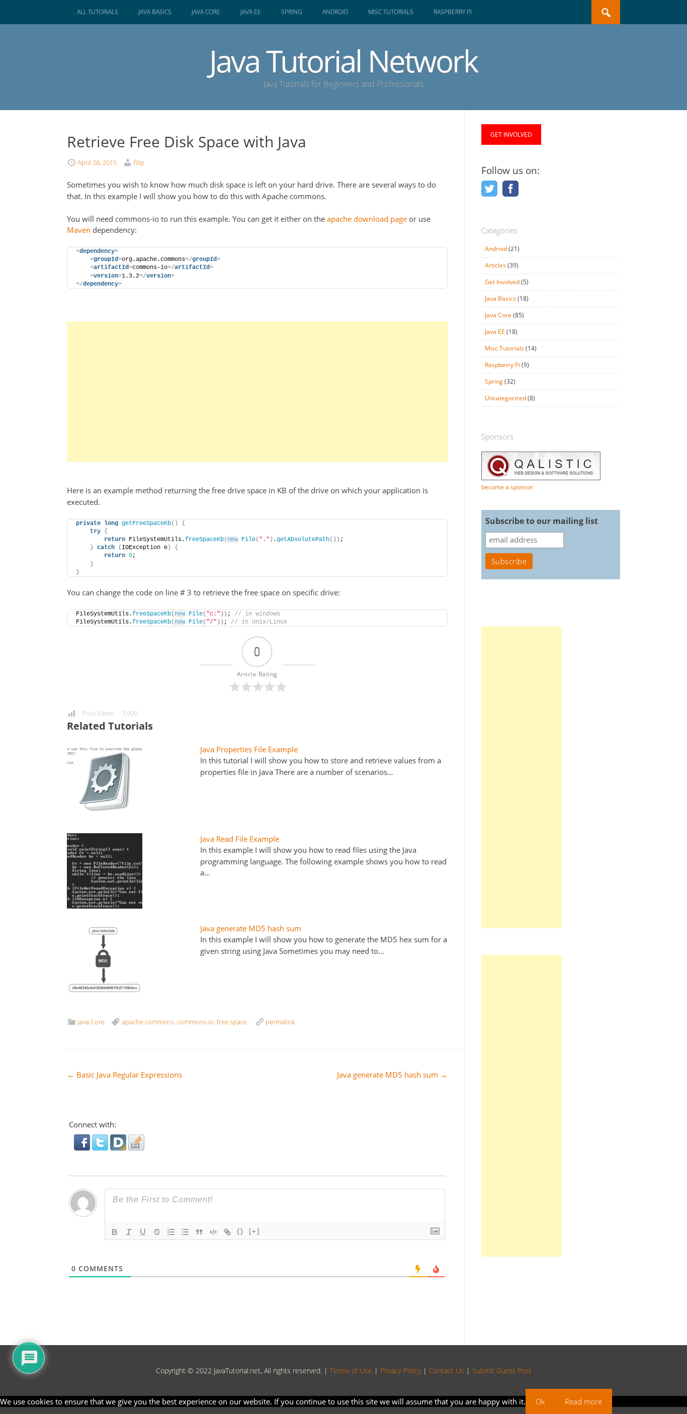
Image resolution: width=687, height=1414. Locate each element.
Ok (540, 1401)
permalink (280, 1021)
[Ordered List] (171, 1232)
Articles (495, 265)
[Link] (227, 1232)
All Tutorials (97, 12)
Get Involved (502, 282)
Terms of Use (351, 1370)
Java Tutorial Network (343, 60)
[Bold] (115, 1232)
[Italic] (129, 1232)
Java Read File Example (239, 839)
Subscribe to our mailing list (541, 520)
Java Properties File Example (249, 749)
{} (240, 1231)
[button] (83, 1147)
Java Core (206, 12)
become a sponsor (507, 487)
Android (335, 12)
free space (232, 1021)
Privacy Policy (400, 1370)
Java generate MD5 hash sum (250, 928)
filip (139, 162)
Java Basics (154, 12)
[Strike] (157, 1232)
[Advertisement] (257, 391)
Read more (583, 1401)
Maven (79, 230)
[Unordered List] (185, 1232)
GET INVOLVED (511, 134)
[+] (254, 1231)
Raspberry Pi (453, 12)
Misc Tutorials (390, 12)
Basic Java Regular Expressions (124, 1075)
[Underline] (143, 1232)
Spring (291, 12)
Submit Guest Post (502, 1370)
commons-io (195, 1021)
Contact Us (446, 1370)
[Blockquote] (199, 1232)
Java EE (250, 12)
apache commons (148, 1021)
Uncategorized (505, 398)
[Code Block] (213, 1232)
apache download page (366, 219)
